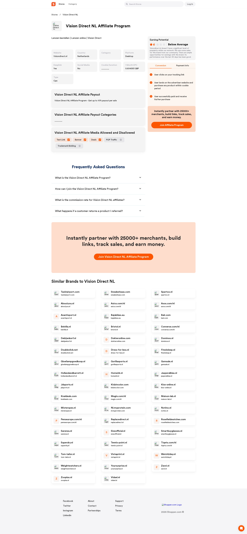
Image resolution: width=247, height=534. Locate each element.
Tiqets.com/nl (168, 442)
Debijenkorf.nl (68, 338)
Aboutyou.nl (67, 303)
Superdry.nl (67, 442)
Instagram (68, 511)
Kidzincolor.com (120, 384)
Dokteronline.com (120, 338)
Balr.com (166, 315)
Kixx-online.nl (168, 384)
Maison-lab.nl (168, 396)
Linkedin (67, 515)
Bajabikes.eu (118, 315)
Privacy (119, 506)
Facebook (68, 501)
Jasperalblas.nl (169, 373)
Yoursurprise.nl (119, 466)
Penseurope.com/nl (71, 419)
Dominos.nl (167, 338)
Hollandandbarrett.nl (72, 373)
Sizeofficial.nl (118, 431)
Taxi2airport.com (70, 292)
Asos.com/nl (168, 303)
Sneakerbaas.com (120, 292)
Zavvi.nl (165, 466)
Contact (92, 506)
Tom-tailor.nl (68, 454)
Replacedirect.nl (120, 419)
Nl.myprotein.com (121, 408)
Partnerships (94, 511)
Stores (54, 15)
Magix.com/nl (118, 396)
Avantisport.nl (68, 315)
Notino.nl (166, 408)
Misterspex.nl (68, 408)
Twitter (67, 506)
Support (119, 501)
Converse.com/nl (170, 326)
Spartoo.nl (166, 292)
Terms (118, 511)
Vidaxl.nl (115, 477)
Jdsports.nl (67, 384)
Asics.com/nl (118, 303)
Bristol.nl (116, 326)
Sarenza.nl (66, 431)
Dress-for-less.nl (120, 350)
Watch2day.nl (168, 454)
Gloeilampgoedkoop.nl (73, 361)
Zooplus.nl (66, 477)
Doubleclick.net (69, 350)
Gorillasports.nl (119, 361)
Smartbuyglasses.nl (171, 431)
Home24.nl (117, 373)
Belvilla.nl (66, 326)
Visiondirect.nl (60, 56)
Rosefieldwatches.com (173, 419)
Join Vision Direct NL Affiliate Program (123, 256)
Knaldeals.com (69, 396)
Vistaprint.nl (117, 454)
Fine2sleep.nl (168, 350)
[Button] (127, 4)
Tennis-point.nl (119, 442)
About (91, 501)
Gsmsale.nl (167, 361)
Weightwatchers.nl (71, 466)
